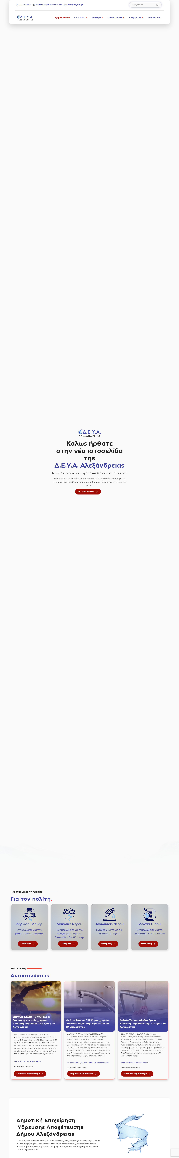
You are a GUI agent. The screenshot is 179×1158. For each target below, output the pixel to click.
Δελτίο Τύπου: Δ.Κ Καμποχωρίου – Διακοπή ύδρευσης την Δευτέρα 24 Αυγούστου (88, 1023)
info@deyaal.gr (75, 5)
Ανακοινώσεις (73, 1063)
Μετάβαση (25, 944)
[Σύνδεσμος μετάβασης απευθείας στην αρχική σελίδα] (25, 17)
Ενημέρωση (135, 18)
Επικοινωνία (154, 18)
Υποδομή (96, 18)
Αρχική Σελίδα (62, 18)
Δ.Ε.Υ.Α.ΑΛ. (79, 18)
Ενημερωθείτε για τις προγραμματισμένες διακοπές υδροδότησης (69, 933)
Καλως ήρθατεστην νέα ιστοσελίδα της (89, 454)
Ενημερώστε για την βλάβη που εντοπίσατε (29, 931)
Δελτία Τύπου (19, 1061)
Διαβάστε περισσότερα (31, 1074)
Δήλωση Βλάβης (86, 491)
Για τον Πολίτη (115, 18)
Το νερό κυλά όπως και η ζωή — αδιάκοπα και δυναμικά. (89, 473)
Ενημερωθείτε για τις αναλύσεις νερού (109, 931)
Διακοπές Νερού (34, 1061)
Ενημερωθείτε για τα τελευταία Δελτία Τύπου (150, 931)
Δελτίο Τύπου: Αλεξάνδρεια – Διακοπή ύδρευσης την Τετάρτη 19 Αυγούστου (143, 1023)
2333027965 (25, 5)
